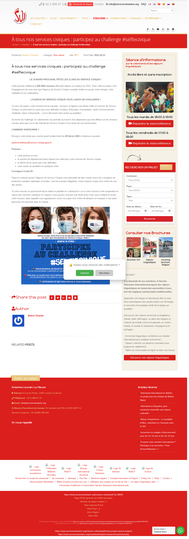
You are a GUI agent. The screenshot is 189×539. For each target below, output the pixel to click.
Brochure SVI (133, 259)
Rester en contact (26, 378)
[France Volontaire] (100, 470)
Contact (99, 4)
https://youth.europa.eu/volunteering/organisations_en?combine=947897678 (105, 523)
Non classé (58, 55)
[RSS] (153, 29)
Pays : (130, 186)
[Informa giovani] (132, 470)
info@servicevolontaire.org (124, 4)
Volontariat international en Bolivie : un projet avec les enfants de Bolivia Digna (157, 396)
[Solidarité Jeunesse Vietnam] (116, 470)
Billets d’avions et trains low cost (72, 482)
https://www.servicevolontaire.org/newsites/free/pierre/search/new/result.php (93, 534)
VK (75, 297)
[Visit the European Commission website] (35, 470)
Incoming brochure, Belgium (165, 262)
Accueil (15, 45)
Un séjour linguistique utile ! (143, 482)
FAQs (156, 478)
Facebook (51, 297)
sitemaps (72, 478)
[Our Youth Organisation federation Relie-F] (68, 470)
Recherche (149, 219)
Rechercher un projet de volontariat (31, 478)
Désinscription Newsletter (41, 482)
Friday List (146, 478)
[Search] (173, 10)
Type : (130, 196)
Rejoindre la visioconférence (151, 123)
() (54, 4)
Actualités (37, 18)
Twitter (57, 297)
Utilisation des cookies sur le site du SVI (108, 482)
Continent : (132, 176)
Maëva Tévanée (36, 315)
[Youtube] (158, 29)
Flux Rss (83, 478)
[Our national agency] (84, 470)
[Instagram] (163, 29)
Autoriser (84, 273)
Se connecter (58, 478)
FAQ (143, 4)
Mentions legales (99, 478)
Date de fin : (156, 206)
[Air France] (148, 470)
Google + (63, 297)
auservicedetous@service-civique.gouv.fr (32, 142)
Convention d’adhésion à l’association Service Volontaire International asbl (94, 485)
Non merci (104, 273)
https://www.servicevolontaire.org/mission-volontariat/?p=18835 (93, 495)
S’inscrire (99, 18)
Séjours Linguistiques (149, 260)
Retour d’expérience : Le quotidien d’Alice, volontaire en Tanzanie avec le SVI (157, 422)
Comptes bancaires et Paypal (124, 478)
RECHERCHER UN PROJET (148, 167)
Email (69, 297)
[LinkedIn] (168, 29)
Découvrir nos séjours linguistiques (149, 357)
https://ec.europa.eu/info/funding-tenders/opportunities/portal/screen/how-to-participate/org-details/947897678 (110, 521)
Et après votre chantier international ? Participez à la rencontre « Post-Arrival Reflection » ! (158, 445)
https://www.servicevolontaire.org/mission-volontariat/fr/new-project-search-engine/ (93, 531)
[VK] (173, 29)
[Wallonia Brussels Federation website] (51, 470)
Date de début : (134, 206)
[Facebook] (148, 29)
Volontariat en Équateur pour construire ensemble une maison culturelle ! (155, 409)
